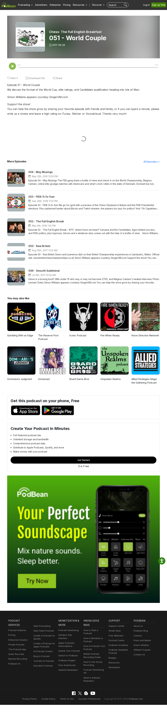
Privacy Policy (30, 698)
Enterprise (55, 4)
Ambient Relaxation (68, 670)
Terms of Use (67, 698)
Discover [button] (97, 4)
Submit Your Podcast (69, 650)
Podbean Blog (141, 630)
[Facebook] (74, 693)
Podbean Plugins (67, 660)
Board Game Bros (79, 379)
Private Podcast (16, 644)
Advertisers (41, 4)
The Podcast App (17, 649)
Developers (114, 667)
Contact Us (139, 654)
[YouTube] (93, 693)
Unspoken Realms (110, 379)
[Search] (125, 5)
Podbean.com (136, 698)
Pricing (66, 4)
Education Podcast (43, 665)
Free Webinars (116, 635)
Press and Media (142, 640)
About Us (138, 626)
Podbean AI (14, 663)
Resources (114, 662)
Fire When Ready (110, 335)
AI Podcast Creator (43, 651)
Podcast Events (116, 640)
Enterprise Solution (18, 640)
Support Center (116, 626)
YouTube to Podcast (43, 661)
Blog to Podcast (41, 656)
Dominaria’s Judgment (19, 379)
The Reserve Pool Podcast (48, 337)
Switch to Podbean (68, 655)
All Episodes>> (152, 161)
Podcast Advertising (68, 630)
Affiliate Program (142, 649)
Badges (112, 657)
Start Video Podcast (43, 630)
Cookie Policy (48, 698)
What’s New (115, 630)
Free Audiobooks (67, 665)
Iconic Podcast (77, 335)
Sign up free (158, 4)
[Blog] (86, 693)
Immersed (44, 379)
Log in (146, 4)
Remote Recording (17, 658)
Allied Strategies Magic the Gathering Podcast (144, 380)
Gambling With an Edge (20, 335)
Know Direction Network (145, 335)
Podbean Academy (118, 645)
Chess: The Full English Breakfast (75, 32)
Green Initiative (141, 645)
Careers (138, 635)
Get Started (83, 460)
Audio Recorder (16, 654)
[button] (25, 5)
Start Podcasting (41, 626)
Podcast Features (17, 630)
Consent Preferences (89, 698)
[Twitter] (80, 693)
